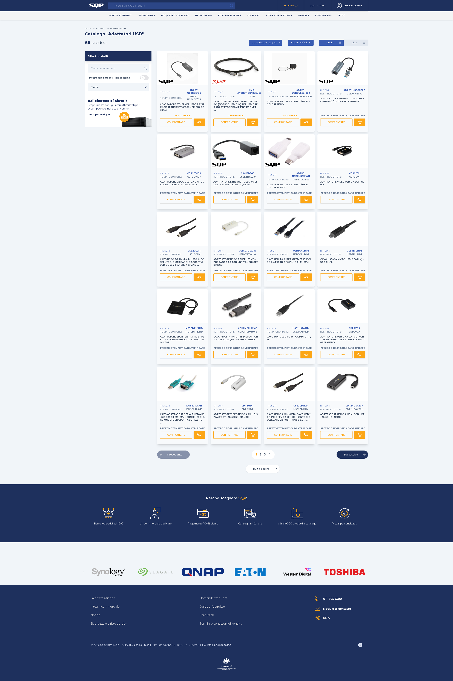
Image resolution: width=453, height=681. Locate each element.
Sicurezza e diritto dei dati (109, 623)
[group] (108, 572)
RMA (326, 618)
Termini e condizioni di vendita (221, 623)
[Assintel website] (226, 664)
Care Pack (207, 615)
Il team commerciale (105, 606)
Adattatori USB (118, 28)
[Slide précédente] (83, 572)
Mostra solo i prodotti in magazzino (109, 77)
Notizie (95, 615)
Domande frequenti (214, 598)
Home (88, 28)
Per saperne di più (99, 114)
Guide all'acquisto (212, 606)
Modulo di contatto (337, 608)
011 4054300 (332, 599)
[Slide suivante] (370, 572)
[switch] (144, 77)
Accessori (100, 28)
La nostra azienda (103, 598)
